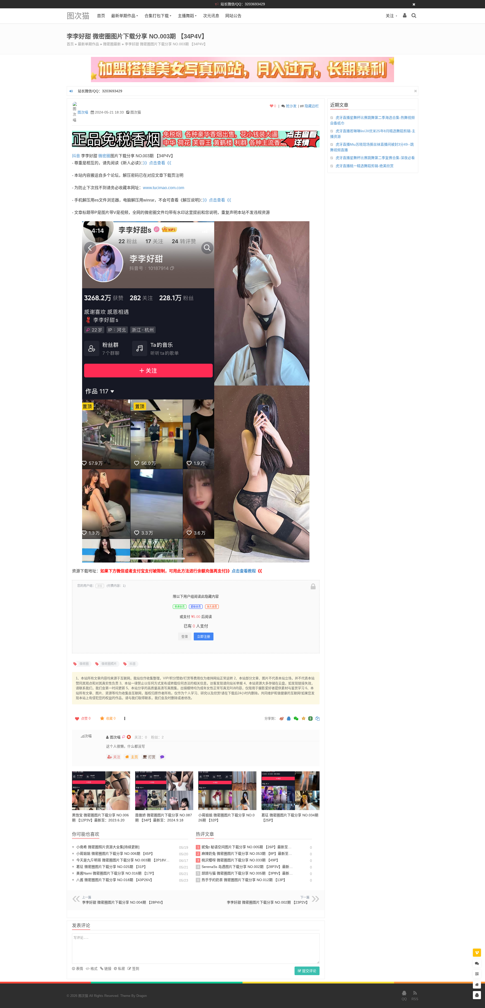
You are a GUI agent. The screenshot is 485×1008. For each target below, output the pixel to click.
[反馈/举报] (124, 718)
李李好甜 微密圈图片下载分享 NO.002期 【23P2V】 (268, 902)
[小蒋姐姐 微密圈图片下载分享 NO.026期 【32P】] (227, 790)
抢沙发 (291, 106)
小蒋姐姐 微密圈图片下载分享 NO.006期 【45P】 (113, 854)
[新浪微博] (282, 719)
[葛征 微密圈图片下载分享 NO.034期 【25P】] (290, 790)
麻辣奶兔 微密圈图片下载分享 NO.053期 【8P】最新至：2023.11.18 (246, 854)
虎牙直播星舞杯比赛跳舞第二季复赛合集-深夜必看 (375, 158)
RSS (414, 999)
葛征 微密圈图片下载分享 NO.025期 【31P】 (110, 867)
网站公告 (233, 16)
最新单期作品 (123, 16)
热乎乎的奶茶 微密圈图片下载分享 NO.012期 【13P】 (242, 880)
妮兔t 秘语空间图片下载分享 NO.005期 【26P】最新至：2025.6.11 (246, 847)
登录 (184, 636)
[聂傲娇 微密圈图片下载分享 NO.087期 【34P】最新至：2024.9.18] (164, 790)
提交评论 (308, 971)
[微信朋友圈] (296, 719)
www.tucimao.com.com (163, 188)
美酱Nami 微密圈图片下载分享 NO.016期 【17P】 (114, 873)
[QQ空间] (303, 718)
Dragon (141, 996)
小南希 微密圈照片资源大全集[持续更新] (105, 847)
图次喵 (83, 112)
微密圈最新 (112, 44)
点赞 (85, 718)
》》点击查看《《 (157, 163)
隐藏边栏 (312, 106)
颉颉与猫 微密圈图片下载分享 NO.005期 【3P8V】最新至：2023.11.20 (246, 873)
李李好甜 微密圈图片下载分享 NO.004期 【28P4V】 (123, 902)
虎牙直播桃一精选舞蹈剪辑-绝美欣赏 (365, 166)
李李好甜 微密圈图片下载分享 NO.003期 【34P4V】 (166, 44)
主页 (134, 757)
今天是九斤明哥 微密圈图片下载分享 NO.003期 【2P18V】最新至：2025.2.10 (121, 860)
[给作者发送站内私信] (162, 757)
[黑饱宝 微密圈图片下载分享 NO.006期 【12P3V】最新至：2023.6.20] (101, 790)
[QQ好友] (289, 719)
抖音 (76, 156)
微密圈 (104, 156)
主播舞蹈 (186, 16)
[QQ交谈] (477, 995)
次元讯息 (211, 16)
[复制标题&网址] (318, 719)
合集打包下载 (156, 16)
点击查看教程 (244, 571)
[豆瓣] (310, 718)
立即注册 (203, 636)
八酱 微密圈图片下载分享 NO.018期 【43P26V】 (113, 880)
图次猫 (78, 16)
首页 (101, 16)
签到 (135, 969)
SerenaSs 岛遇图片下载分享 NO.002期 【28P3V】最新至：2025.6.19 (246, 867)
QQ (404, 999)
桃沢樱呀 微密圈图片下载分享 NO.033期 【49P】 (238, 860)
